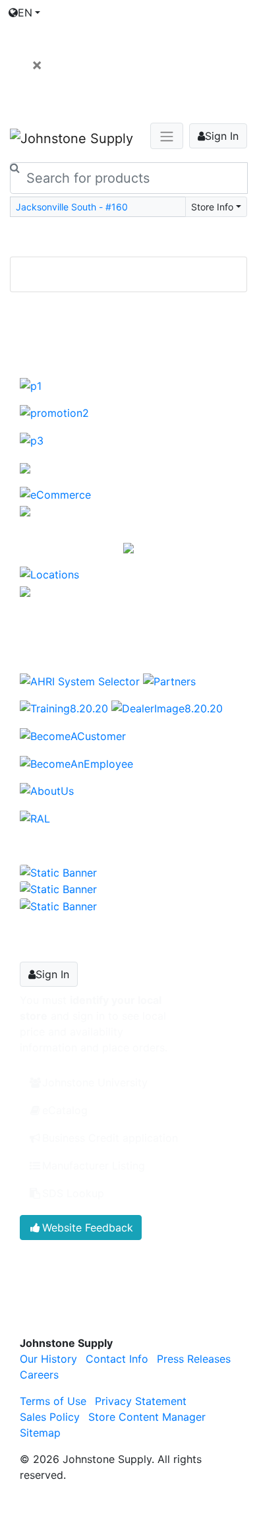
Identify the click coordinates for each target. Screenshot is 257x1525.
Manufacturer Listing (93, 1165)
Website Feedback (87, 1227)
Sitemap (40, 1432)
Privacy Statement (140, 1401)
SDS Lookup (73, 1193)
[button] (27, 305)
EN (25, 12)
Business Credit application (110, 1137)
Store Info (212, 206)
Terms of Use (53, 1401)
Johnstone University (95, 1082)
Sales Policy (50, 1416)
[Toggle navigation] (128, 238)
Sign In (222, 135)
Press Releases (194, 1358)
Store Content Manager (147, 1416)
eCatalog (65, 1110)
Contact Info (117, 1358)
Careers (39, 1374)
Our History (48, 1358)
